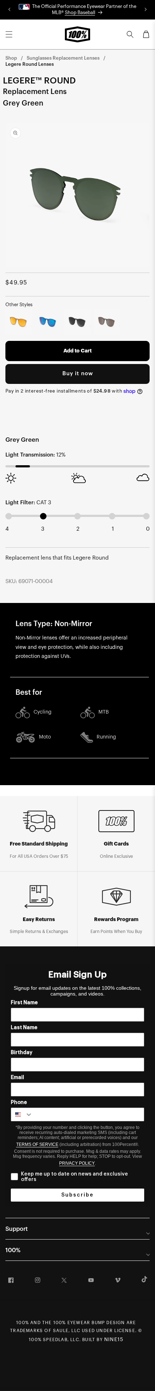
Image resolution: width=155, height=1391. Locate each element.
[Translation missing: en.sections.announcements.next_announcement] (146, 10)
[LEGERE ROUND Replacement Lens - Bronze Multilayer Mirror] (18, 322)
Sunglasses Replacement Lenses (63, 58)
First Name (24, 1002)
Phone (19, 1102)
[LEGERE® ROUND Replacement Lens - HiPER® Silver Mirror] (107, 322)
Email (17, 1077)
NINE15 (113, 1339)
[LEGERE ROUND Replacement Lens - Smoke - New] (77, 322)
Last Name (24, 1027)
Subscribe (77, 1195)
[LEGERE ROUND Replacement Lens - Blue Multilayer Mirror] (48, 322)
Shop (11, 58)
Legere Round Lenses (29, 64)
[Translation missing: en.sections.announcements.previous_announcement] (9, 10)
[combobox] (22, 1114)
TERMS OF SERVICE (37, 1144)
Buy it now (77, 373)
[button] (9, 34)
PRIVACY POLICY (77, 1163)
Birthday (21, 1052)
